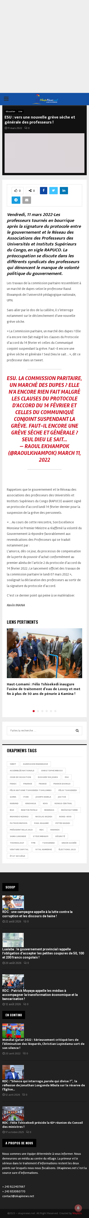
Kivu (45, 803)
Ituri (26, 797)
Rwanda (55, 829)
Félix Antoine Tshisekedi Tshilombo (31, 790)
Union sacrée (69, 843)
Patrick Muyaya (18, 823)
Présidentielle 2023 (21, 829)
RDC (41, 829)
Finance (27, 783)
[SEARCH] (77, 730)
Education (10, 111)
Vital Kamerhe (43, 849)
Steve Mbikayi (40, 836)
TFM (33, 843)
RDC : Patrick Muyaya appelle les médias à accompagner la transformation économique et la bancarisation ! (40, 995)
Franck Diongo (62, 783)
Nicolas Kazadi (43, 816)
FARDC (13, 783)
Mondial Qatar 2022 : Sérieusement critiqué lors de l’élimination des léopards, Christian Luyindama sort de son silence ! (43, 1044)
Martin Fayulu (29, 810)
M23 (12, 810)
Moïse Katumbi (69, 810)
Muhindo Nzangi (19, 816)
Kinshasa (30, 803)
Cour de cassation (20, 777)
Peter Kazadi (62, 823)
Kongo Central (63, 803)
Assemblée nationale (22, 770)
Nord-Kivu (65, 816)
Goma (13, 797)
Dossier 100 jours (48, 777)
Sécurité (60, 836)
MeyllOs (77, 1213)
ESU (67, 777)
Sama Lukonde (18, 836)
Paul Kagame (41, 823)
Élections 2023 (67, 849)
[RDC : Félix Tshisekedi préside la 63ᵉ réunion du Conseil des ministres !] (13, 1113)
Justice (62, 797)
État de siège (17, 856)
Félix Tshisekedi (67, 790)
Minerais (49, 810)
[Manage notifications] (78, 1208)
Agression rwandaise (35, 764)
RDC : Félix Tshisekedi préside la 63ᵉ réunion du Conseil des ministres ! (42, 1124)
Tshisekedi (48, 843)
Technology (17, 843)
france (43, 783)
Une (20, 111)
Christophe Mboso (52, 770)
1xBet (13, 764)
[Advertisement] (44, 46)
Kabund (14, 803)
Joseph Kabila (43, 797)
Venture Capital (19, 849)
